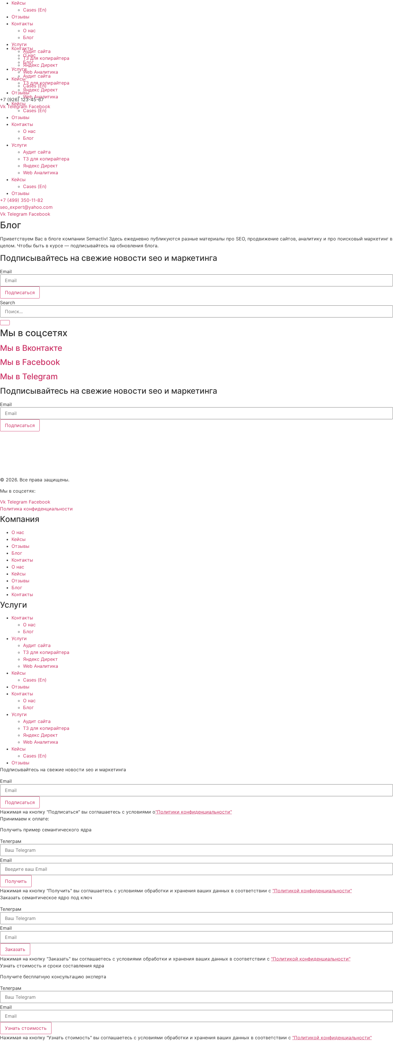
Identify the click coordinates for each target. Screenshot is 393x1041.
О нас (29, 131)
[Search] (5, 322)
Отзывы (20, 117)
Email (6, 271)
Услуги (19, 145)
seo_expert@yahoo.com (26, 207)
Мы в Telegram (29, 376)
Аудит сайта (37, 152)
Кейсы (19, 179)
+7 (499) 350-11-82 (21, 200)
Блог (28, 138)
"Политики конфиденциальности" (193, 812)
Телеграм (10, 841)
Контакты (22, 124)
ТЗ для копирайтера (46, 159)
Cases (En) (35, 110)
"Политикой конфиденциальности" (312, 890)
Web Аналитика (40, 172)
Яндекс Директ (40, 166)
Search (7, 302)
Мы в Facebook (30, 362)
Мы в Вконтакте (31, 348)
